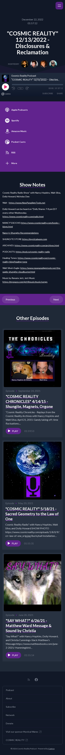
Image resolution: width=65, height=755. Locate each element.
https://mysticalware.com (34, 239)
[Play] (5, 86)
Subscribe (47, 93)
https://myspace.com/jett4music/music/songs (25, 281)
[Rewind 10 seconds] (13, 88)
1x (20, 88)
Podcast (10, 690)
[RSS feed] (29, 680)
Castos (51, 748)
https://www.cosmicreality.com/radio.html (23, 216)
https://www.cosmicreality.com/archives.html (37, 245)
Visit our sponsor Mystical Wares (22, 731)
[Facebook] (36, 680)
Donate (9, 723)
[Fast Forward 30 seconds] (27, 88)
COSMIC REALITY (15, 740)
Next (56, 299)
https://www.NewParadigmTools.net (27, 202)
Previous (11, 299)
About (9, 698)
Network (10, 715)
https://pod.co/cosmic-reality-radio (33, 251)
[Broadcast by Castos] (6, 94)
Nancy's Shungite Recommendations (21, 233)
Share (60, 93)
